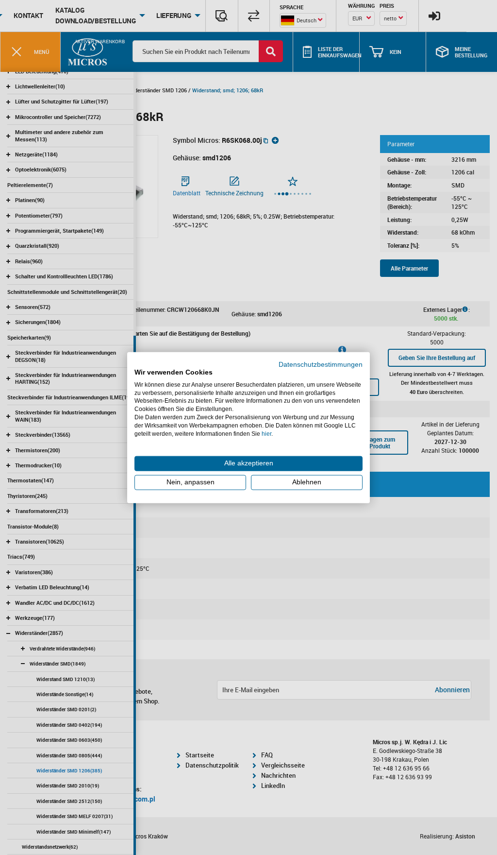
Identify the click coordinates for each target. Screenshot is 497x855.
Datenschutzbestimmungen (321, 364)
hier (266, 433)
